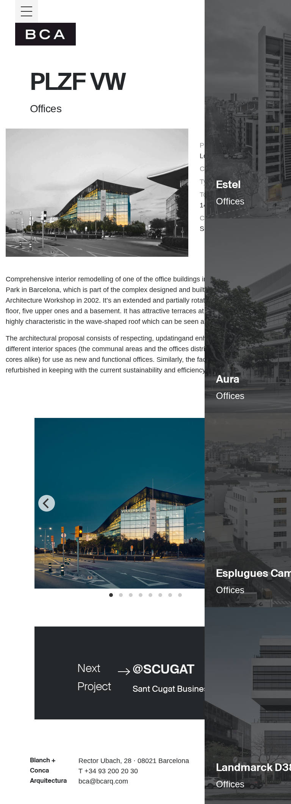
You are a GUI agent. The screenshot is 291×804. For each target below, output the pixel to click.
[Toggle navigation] (26, 11)
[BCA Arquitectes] (45, 33)
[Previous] (46, 503)
